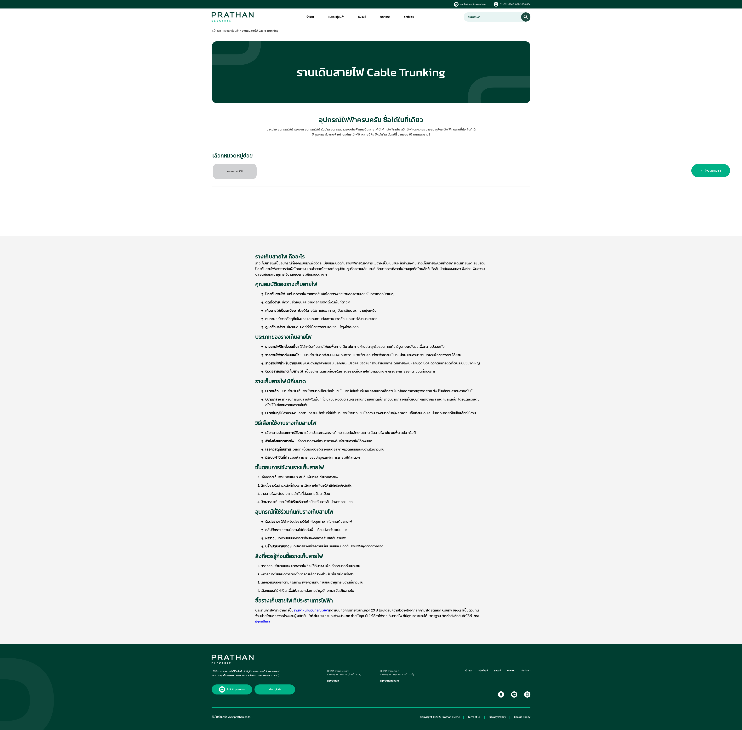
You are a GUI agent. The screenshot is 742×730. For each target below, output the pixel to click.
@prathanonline (390, 680)
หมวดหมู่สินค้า (336, 17)
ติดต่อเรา (409, 17)
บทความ (385, 17)
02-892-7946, (507, 4)
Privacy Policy (497, 717)
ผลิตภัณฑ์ (483, 670)
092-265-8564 (522, 4)
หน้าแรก (309, 17)
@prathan (333, 680)
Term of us (474, 717)
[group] (235, 171)
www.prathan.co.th (239, 717)
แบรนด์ (362, 17)
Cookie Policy (522, 717)
